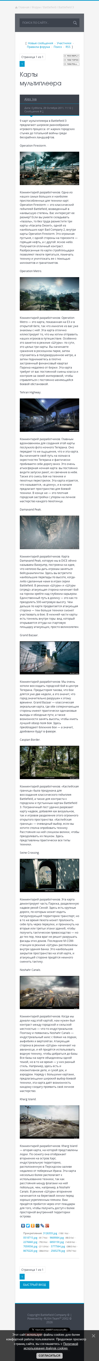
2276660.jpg (30, 1242)
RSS (68, 47)
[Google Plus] (47, 1226)
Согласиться (49, 1355)
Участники (64, 43)
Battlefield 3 (66, 7)
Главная (23, 7)
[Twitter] (28, 1226)
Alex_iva (30, 99)
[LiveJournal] (42, 1226)
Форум (36, 7)
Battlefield (49, 7)
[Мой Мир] (37, 1226)
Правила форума (38, 47)
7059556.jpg (30, 1246)
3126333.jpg (50, 1233)
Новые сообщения (40, 43)
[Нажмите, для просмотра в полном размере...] (49, 184)
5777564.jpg (58, 1246)
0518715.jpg (30, 1237)
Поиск (58, 47)
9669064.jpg (57, 1237)
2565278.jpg (58, 1250)
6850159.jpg (57, 1242)
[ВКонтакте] (23, 1226)
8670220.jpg (30, 1250)
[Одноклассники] (32, 1226)
